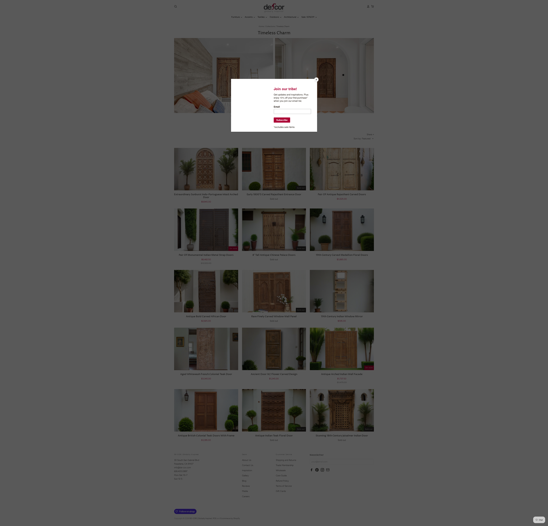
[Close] (316, 79)
